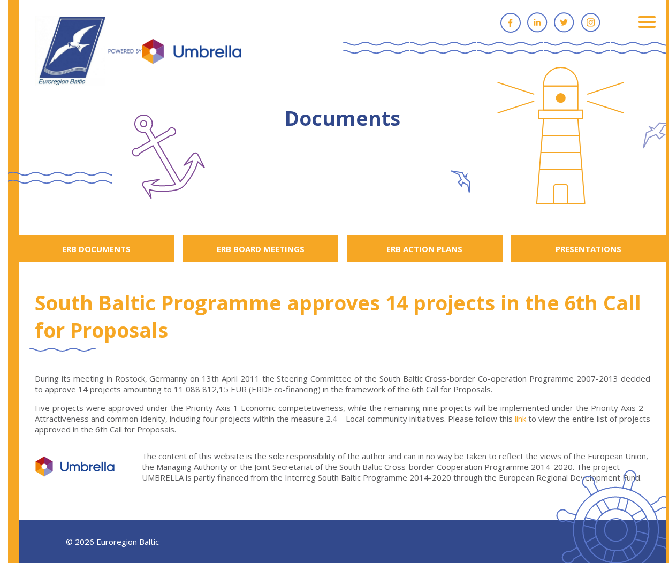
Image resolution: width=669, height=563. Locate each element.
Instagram (591, 22)
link (520, 418)
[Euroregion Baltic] (138, 52)
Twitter (564, 22)
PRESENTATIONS (588, 249)
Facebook (510, 22)
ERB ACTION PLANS (424, 249)
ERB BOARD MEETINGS (261, 249)
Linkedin (537, 22)
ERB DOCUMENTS (96, 249)
